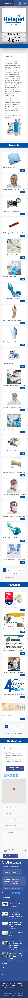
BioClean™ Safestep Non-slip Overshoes (14, 559)
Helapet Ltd (14, 34)
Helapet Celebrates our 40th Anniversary (14, 694)
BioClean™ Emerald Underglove (12, 538)
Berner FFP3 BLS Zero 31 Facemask (13, 407)
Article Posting (13, 993)
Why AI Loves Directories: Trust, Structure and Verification (16, 934)
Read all (4, 963)
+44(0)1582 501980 (15, 37)
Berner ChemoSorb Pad (10, 255)
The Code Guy (11, 987)
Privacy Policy (6, 995)
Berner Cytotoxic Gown (9, 276)
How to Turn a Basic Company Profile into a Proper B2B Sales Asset (15, 914)
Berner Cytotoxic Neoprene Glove (12, 320)
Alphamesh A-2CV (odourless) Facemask (15, 189)
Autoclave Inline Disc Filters (11, 211)
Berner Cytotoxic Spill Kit (10, 363)
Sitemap (20, 993)
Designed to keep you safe (11, 716)
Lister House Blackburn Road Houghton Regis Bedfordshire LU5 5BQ (14, 755)
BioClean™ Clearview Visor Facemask (14, 516)
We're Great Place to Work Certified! (13, 607)
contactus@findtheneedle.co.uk (12, 872)
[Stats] (17, 775)
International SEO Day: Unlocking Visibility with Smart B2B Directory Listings (15, 956)
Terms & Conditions (16, 995)
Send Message (9, 856)
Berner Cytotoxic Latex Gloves (11, 298)
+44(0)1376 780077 (14, 888)
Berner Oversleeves (8, 429)
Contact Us (5, 993)
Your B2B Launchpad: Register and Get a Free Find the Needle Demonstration (15, 944)
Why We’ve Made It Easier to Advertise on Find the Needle (16, 924)
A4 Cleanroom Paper (9, 167)
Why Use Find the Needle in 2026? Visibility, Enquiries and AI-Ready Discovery (16, 905)
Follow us (5, 975)
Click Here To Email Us (13, 768)
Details (22, 170)
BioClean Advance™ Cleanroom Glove (14, 472)
